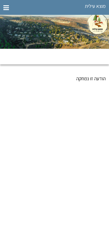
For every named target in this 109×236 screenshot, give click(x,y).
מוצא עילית (95, 6)
